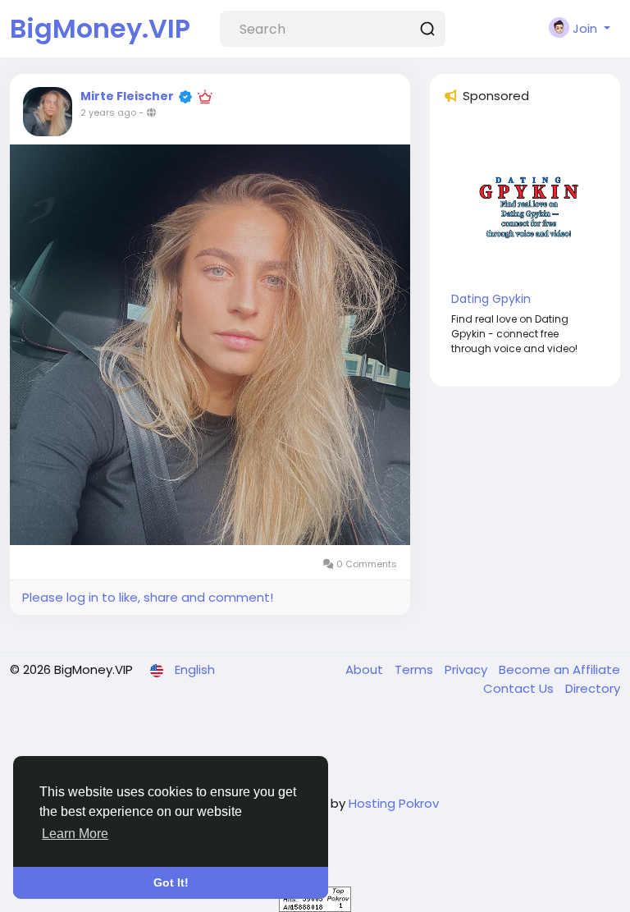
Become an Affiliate (559, 669)
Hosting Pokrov (394, 803)
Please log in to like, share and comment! (147, 597)
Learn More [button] (75, 834)
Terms (415, 669)
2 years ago (108, 112)
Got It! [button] (171, 882)
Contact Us (520, 688)
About (365, 669)
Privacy (468, 669)
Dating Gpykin (491, 299)
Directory (592, 688)
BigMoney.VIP (100, 28)
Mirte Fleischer (127, 96)
